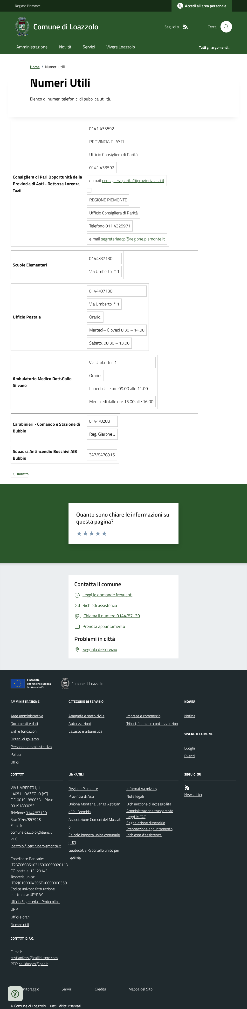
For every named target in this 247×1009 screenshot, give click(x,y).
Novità (65, 47)
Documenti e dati (24, 723)
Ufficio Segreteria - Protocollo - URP (35, 905)
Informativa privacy (141, 788)
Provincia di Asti (81, 796)
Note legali (135, 796)
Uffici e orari (20, 917)
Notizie (189, 716)
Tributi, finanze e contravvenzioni (152, 727)
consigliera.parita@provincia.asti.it (133, 180)
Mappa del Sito (140, 989)
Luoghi (189, 748)
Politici (16, 754)
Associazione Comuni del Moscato (95, 823)
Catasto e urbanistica (85, 731)
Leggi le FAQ (136, 817)
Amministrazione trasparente (149, 811)
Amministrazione (32, 47)
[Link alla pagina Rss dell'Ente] (187, 788)
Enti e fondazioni (24, 731)
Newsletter (193, 794)
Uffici (15, 762)
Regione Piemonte (28, 5)
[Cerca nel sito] (224, 27)
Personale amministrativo (31, 747)
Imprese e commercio (143, 716)
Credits (100, 989)
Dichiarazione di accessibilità (148, 804)
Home (35, 67)
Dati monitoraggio (25, 989)
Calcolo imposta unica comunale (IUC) (94, 838)
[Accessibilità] (15, 994)
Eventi (189, 756)
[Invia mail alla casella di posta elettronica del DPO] (34, 958)
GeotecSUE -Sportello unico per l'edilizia (94, 854)
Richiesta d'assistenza (144, 835)
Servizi (89, 47)
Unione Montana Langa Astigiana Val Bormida (94, 808)
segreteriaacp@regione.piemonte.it (133, 239)
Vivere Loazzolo (120, 47)
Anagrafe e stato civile (86, 716)
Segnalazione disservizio (145, 823)
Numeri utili (20, 925)
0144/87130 (36, 813)
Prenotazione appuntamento (149, 829)
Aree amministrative (27, 716)
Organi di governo (25, 739)
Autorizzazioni (80, 723)
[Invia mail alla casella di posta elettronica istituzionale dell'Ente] (31, 832)
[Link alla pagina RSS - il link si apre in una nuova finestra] (185, 27)
